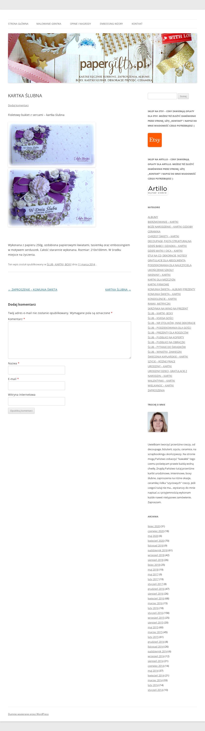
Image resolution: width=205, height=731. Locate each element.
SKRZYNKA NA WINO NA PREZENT (168, 308)
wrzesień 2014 (156, 656)
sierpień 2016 (155, 593)
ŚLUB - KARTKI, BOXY (59, 264)
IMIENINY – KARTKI (159, 275)
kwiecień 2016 (156, 598)
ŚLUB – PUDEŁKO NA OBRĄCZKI (166, 342)
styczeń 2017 (155, 584)
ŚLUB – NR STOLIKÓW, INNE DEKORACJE (171, 323)
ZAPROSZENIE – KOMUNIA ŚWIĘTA (32, 289)
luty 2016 (153, 608)
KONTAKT (137, 23)
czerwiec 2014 (156, 666)
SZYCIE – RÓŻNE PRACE (161, 361)
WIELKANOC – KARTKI (161, 385)
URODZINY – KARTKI (160, 366)
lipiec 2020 (154, 526)
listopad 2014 (156, 646)
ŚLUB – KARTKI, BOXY (160, 313)
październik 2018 (158, 550)
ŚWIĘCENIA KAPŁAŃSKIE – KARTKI (168, 356)
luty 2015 (153, 637)
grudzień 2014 (156, 642)
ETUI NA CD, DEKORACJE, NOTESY (167, 255)
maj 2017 (153, 574)
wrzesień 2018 (156, 555)
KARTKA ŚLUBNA (118, 289)
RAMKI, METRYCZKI (159, 303)
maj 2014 (153, 670)
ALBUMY (153, 217)
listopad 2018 (156, 545)
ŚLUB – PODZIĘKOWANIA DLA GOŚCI (169, 328)
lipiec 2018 (154, 565)
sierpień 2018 (155, 560)
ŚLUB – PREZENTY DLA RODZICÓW (168, 332)
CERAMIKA (154, 231)
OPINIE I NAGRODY (80, 23)
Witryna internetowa (21, 394)
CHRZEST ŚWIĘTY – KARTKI (163, 236)
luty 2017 (153, 579)
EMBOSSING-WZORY (111, 23)
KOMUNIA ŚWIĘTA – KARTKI (164, 294)
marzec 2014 (155, 680)
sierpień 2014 (155, 661)
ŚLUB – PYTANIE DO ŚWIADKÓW (167, 347)
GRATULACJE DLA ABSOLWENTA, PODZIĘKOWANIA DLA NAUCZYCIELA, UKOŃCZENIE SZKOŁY (170, 265)
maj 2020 (153, 536)
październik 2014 (158, 651)
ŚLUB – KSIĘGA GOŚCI (160, 318)
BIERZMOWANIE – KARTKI (163, 222)
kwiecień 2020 (156, 540)
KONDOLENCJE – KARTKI (162, 299)
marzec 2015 (155, 632)
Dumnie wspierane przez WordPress (28, 714)
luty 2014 (153, 685)
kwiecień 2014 (156, 675)
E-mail (13, 379)
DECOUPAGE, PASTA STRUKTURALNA (169, 241)
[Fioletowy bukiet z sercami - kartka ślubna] (52, 166)
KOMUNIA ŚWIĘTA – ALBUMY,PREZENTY (171, 289)
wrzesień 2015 (156, 617)
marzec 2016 (155, 603)
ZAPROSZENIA (156, 390)
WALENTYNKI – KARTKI (161, 380)
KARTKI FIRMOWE (158, 284)
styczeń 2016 (155, 613)
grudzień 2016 (156, 589)
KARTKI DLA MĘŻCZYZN (161, 279)
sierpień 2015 (155, 622)
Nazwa (13, 363)
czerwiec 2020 (156, 531)
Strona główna (18, 23)
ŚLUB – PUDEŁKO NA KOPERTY (166, 337)
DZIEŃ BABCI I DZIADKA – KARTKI (167, 246)
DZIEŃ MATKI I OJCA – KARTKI (165, 250)
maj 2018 (153, 569)
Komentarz (16, 319)
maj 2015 (153, 627)
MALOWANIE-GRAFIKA (48, 23)
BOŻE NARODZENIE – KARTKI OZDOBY (170, 226)
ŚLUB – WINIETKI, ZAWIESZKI (165, 352)
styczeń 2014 (155, 690)
